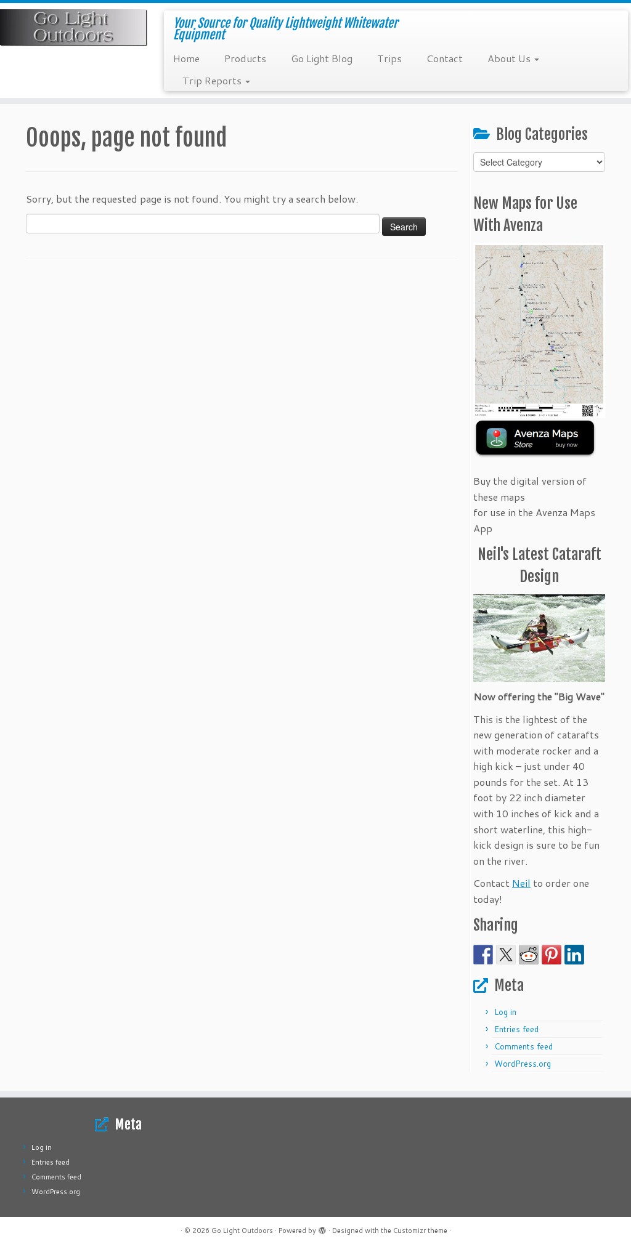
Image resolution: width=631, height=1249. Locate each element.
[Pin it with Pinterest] (551, 954)
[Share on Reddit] (529, 954)
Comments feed (523, 1046)
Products (245, 58)
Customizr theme (420, 1230)
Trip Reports (213, 80)
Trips (389, 58)
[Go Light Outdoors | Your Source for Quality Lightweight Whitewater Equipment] (74, 28)
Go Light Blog (321, 58)
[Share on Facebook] (483, 954)
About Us (510, 58)
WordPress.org (522, 1063)
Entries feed (516, 1029)
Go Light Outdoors (242, 1230)
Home (186, 58)
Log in (505, 1011)
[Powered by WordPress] (322, 1228)
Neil (521, 883)
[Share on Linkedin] (574, 954)
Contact (444, 58)
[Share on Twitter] (506, 954)
